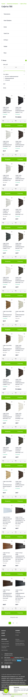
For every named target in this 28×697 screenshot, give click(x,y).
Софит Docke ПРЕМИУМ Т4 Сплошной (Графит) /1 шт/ (7, 450)
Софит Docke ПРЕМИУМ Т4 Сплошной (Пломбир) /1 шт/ (19, 416)
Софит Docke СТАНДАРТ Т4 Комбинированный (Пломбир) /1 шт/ (7, 144)
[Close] (25, 694)
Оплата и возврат (5, 641)
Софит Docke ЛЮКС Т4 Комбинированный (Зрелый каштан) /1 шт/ (7, 485)
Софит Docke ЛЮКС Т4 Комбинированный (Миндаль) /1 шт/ (7, 314)
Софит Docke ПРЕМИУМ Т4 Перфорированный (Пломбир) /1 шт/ (19, 348)
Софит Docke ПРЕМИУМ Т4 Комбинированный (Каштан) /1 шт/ (19, 246)
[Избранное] (12, 96)
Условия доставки (5, 643)
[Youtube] (6, 667)
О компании (17, 632)
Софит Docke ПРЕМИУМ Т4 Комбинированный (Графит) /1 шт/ (7, 246)
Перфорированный (9, 78)
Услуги (3, 635)
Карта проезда (4, 650)
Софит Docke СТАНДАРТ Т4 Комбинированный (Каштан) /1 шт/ (19, 484)
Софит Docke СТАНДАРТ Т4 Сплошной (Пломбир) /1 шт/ (7, 212)
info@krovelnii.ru (7, 660)
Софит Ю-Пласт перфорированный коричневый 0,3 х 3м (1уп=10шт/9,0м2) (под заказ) (20, 520)
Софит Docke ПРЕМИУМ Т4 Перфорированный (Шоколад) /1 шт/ (7, 416)
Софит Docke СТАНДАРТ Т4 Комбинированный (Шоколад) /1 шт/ (19, 144)
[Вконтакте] (2, 667)
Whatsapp (14, 660)
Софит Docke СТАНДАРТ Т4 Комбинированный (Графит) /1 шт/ (7, 110)
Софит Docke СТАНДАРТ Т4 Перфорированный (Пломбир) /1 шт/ (7, 178)
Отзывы (17, 635)
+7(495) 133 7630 (8, 654)
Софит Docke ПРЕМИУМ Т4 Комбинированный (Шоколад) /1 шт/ (19, 280)
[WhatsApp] (9, 667)
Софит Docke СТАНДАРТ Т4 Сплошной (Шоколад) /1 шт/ (19, 212)
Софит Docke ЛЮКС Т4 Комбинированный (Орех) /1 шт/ (19, 314)
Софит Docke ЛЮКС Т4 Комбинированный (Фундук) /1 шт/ (7, 348)
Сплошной (7, 80)
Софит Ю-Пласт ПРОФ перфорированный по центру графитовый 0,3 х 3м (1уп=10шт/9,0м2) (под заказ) (20, 594)
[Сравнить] (12, 98)
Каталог (3, 630)
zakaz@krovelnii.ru (8, 655)
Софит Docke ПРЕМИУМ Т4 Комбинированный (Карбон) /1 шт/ (19, 110)
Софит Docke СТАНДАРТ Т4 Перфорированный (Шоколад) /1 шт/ (19, 178)
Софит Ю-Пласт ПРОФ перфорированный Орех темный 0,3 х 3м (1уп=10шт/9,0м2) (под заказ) (7, 594)
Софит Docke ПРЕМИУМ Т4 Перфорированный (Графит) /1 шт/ (7, 382)
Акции (3, 633)
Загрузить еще (14, 617)
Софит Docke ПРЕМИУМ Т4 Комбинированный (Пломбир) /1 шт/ (7, 280)
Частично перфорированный (11, 76)
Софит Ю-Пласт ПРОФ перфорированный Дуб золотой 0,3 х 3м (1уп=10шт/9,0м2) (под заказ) (7, 557)
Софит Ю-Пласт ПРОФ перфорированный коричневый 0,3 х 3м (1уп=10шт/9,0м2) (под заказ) (20, 557)
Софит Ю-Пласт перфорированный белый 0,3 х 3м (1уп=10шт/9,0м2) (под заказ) (7, 520)
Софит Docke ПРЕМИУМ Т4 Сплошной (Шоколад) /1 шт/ (19, 450)
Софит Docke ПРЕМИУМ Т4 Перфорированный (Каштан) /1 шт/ (19, 382)
